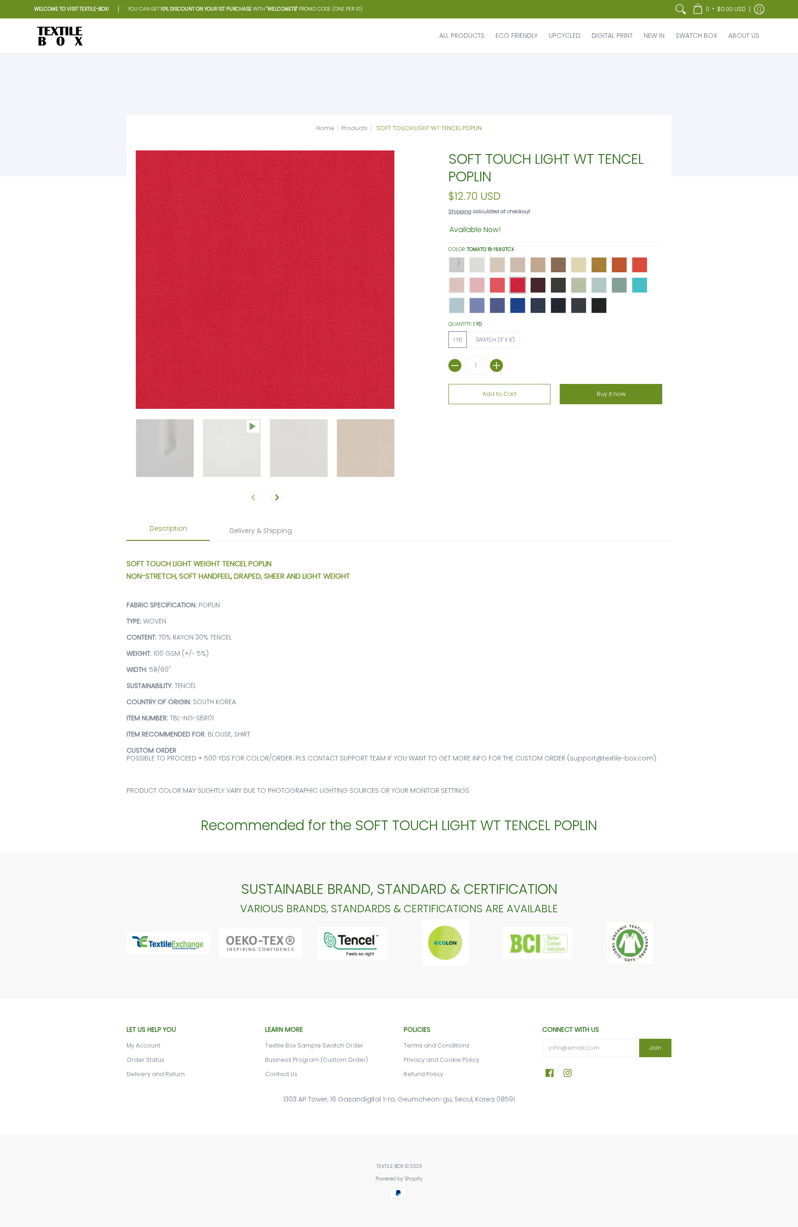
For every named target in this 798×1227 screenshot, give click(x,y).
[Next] (276, 497)
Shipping (460, 211)
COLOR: (481, 249)
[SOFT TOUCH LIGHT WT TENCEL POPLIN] (164, 448)
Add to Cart (499, 394)
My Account (143, 1045)
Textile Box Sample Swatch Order (314, 1045)
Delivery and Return (156, 1074)
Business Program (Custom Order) (316, 1060)
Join (655, 1048)
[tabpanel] (399, 672)
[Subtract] (454, 365)
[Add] (496, 365)
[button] (719, 9)
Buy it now (611, 394)
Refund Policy (423, 1074)
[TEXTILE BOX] (59, 35)
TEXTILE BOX (390, 1166)
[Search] (681, 9)
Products (354, 128)
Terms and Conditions (437, 1045)
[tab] (168, 531)
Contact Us (281, 1074)
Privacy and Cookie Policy (441, 1060)
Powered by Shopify (399, 1178)
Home (325, 128)
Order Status (145, 1060)
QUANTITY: (465, 324)
